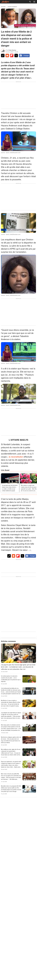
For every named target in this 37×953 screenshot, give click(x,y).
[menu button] (34, 1)
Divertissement (12, 6)
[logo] (5, 2)
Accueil (3, 6)
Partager (26, 55)
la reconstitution (16, 456)
